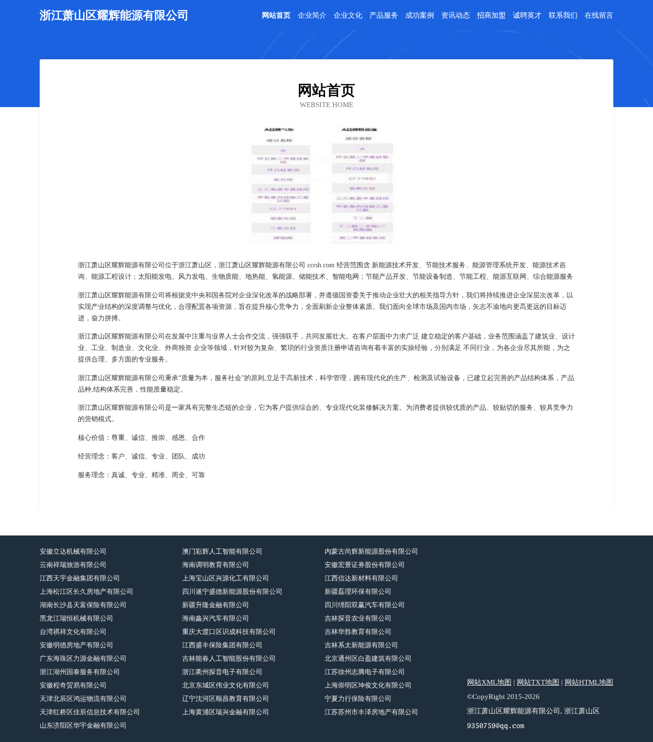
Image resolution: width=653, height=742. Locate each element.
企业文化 (348, 15)
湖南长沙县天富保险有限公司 (83, 605)
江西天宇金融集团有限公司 (80, 578)
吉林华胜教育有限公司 (358, 631)
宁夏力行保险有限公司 (358, 698)
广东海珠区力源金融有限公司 (83, 658)
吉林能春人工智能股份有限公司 (229, 658)
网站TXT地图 (538, 682)
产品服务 (384, 15)
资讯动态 (455, 15)
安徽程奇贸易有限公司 (73, 685)
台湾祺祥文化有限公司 (73, 631)
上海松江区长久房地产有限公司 (86, 591)
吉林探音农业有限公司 (358, 618)
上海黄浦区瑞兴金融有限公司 (225, 712)
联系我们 (563, 15)
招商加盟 (491, 15)
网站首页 (276, 15)
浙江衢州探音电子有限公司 (222, 672)
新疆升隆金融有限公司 (215, 605)
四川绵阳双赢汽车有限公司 (365, 605)
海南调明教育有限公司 (215, 564)
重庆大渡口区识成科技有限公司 (229, 631)
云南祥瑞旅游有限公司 (73, 564)
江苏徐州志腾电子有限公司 (365, 672)
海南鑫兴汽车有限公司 (215, 618)
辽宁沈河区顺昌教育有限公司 (225, 698)
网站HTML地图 (589, 682)
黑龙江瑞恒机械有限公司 (76, 618)
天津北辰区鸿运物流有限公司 (83, 698)
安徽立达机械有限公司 (73, 551)
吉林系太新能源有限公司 (361, 645)
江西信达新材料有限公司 (361, 578)
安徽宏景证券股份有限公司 (365, 564)
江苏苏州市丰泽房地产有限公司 (371, 712)
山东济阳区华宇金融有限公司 (83, 725)
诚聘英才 (527, 15)
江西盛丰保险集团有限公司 (222, 645)
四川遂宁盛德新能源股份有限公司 (232, 591)
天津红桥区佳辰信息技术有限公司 (90, 712)
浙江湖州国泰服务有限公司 (80, 672)
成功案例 (419, 15)
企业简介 (312, 15)
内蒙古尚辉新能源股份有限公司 (371, 551)
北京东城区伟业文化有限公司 (225, 685)
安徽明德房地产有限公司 (76, 645)
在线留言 (599, 15)
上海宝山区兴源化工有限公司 (225, 578)
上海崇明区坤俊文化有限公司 (368, 685)
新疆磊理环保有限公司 (358, 591)
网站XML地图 (489, 682)
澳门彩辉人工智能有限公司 (222, 551)
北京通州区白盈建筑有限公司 (368, 658)
